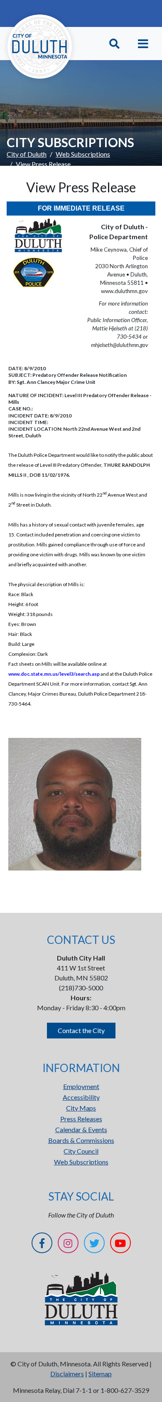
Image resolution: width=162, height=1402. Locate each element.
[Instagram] (68, 1244)
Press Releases (81, 1119)
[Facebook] (41, 1244)
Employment (81, 1086)
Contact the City (81, 1030)
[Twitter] (94, 1244)
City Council (81, 1151)
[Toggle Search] (114, 44)
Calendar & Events (81, 1129)
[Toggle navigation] (143, 44)
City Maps (81, 1108)
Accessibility (81, 1097)
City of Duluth (27, 154)
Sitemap (100, 1374)
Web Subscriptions (83, 154)
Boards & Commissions (81, 1140)
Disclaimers (67, 1374)
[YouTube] (120, 1244)
